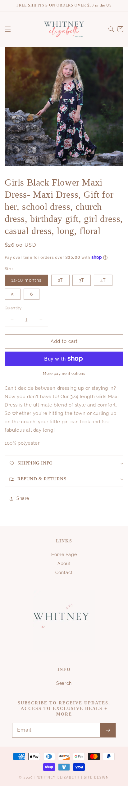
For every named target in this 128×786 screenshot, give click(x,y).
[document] (64, 107)
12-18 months (26, 280)
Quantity (13, 308)
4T (103, 280)
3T (81, 280)
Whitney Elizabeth (59, 777)
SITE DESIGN (96, 777)
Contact (64, 572)
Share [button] (22, 498)
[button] (8, 29)
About (64, 563)
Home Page (64, 554)
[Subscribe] (108, 730)
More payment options (64, 373)
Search (64, 683)
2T (60, 280)
